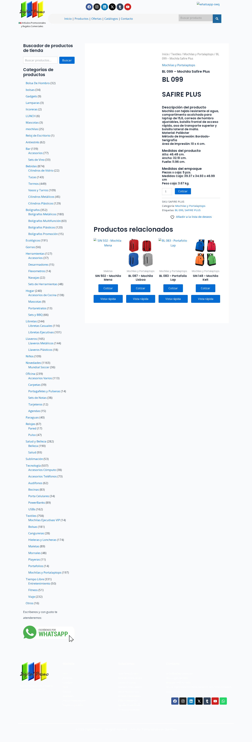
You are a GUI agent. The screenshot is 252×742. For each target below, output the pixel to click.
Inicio (68, 19)
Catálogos (111, 19)
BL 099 (179, 210)
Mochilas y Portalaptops (198, 54)
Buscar (67, 60)
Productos (81, 19)
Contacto (127, 19)
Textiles (176, 54)
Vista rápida (108, 299)
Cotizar (183, 191)
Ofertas (96, 19)
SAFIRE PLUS (193, 210)
